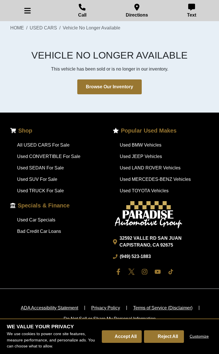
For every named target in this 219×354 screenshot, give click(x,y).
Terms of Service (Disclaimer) (162, 307)
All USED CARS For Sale (43, 145)
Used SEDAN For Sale (40, 167)
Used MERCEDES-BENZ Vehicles (155, 179)
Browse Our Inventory (109, 86)
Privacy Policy (105, 307)
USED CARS (43, 27)
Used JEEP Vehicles (141, 156)
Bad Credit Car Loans (39, 231)
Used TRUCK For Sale (40, 190)
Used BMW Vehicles (140, 145)
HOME (17, 27)
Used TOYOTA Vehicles (144, 190)
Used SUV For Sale (37, 179)
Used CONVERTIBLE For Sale (48, 156)
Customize (199, 336)
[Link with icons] (119, 272)
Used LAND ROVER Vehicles (150, 167)
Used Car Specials (36, 219)
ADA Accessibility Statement (49, 307)
